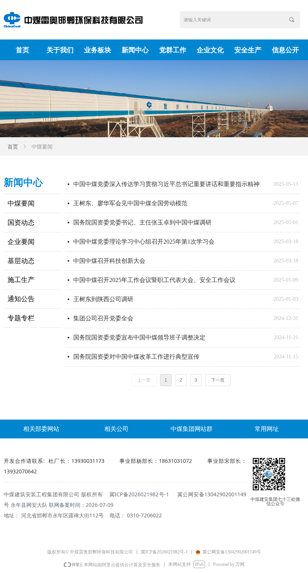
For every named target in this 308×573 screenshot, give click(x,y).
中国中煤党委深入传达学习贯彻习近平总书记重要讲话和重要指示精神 (166, 184)
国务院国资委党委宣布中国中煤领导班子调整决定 (139, 337)
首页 (13, 147)
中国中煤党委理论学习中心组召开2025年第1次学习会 (143, 241)
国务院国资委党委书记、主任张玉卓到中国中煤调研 (142, 222)
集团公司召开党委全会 (103, 318)
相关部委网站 (41, 429)
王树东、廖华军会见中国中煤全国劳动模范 (130, 203)
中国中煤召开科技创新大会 (109, 261)
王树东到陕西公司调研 (103, 299)
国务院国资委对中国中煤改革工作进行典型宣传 (136, 356)
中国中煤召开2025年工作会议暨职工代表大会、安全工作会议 (154, 280)
